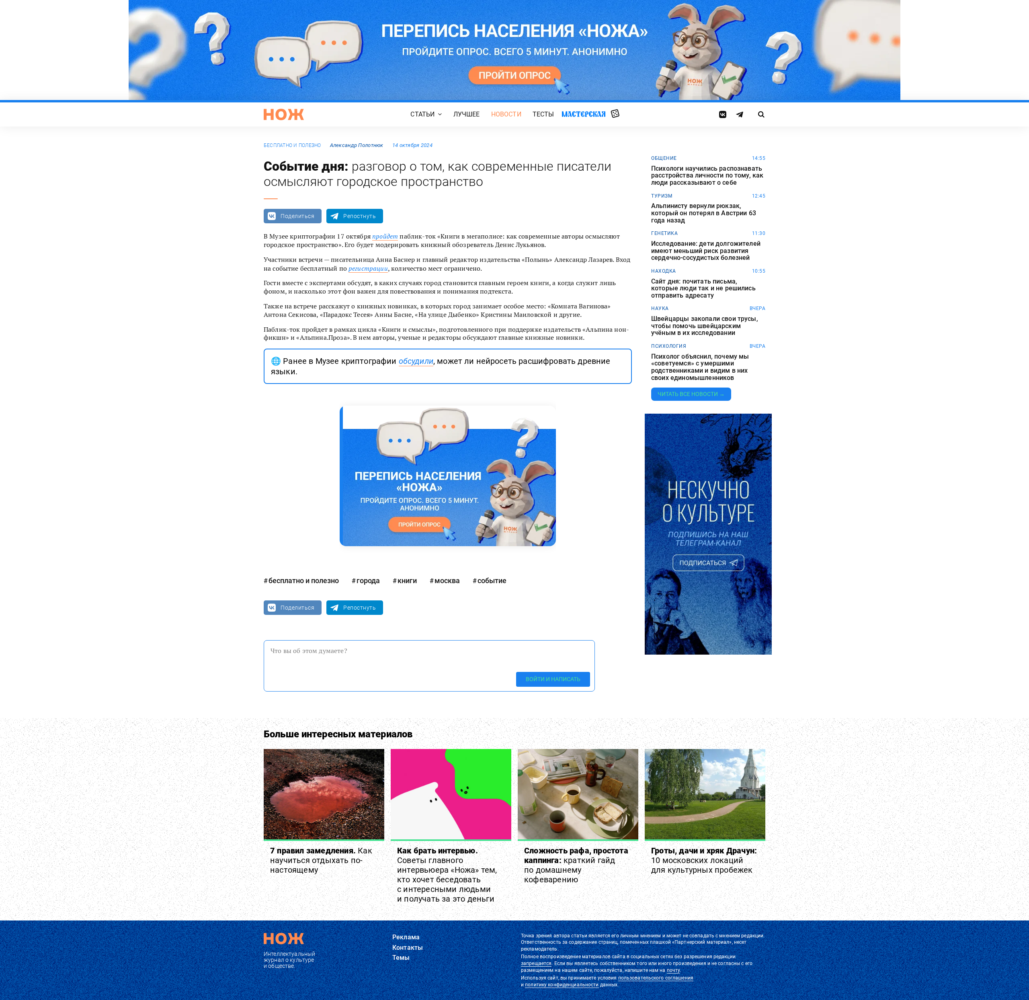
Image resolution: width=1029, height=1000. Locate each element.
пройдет (385, 236)
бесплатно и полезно (292, 145)
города (368, 580)
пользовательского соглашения (655, 978)
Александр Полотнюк (356, 145)
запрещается (536, 963)
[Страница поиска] (761, 114)
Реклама (406, 937)
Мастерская (583, 114)
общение (664, 158)
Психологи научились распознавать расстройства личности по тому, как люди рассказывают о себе (707, 175)
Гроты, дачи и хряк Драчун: (704, 860)
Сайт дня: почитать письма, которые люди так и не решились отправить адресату (703, 288)
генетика (664, 233)
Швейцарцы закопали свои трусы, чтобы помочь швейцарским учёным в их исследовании (704, 326)
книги (407, 580)
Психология (668, 346)
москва (447, 580)
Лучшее (466, 114)
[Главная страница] (284, 114)
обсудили (416, 361)
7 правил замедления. (321, 860)
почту (673, 970)
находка (663, 271)
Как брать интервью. (447, 875)
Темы (401, 957)
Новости (506, 114)
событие (492, 580)
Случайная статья (615, 114)
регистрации (368, 268)
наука (660, 308)
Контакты (407, 947)
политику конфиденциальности (562, 985)
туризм (661, 196)
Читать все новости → (691, 394)
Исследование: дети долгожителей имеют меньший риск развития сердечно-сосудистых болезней (705, 250)
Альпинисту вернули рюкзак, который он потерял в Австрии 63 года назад (703, 213)
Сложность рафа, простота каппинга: (576, 865)
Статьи (422, 114)
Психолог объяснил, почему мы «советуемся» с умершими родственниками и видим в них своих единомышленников (700, 367)
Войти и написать (553, 679)
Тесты (543, 114)
